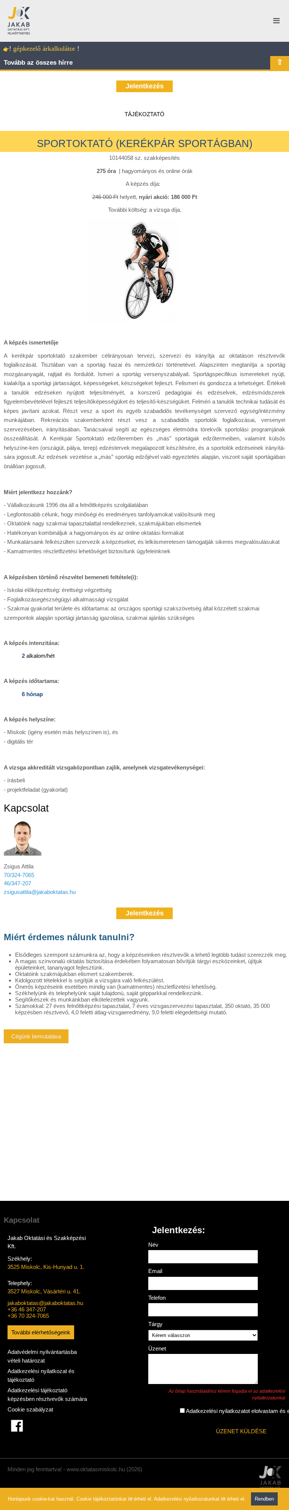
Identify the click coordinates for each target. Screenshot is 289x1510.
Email (155, 1271)
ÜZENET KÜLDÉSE (241, 1431)
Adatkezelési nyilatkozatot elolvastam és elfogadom (197, 1411)
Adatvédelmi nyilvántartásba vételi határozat (42, 1356)
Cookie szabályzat (30, 1409)
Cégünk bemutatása (36, 1036)
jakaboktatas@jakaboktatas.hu (45, 1303)
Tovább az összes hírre (38, 62)
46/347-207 (17, 883)
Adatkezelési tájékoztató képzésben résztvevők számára (47, 1394)
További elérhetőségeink (40, 1332)
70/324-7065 (19, 875)
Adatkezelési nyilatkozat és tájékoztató (41, 1375)
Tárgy (155, 1324)
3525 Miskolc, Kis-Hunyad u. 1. (46, 1267)
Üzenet (157, 1348)
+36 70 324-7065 (28, 1316)
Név (153, 1244)
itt (130, 1499)
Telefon (157, 1298)
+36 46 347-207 (27, 1309)
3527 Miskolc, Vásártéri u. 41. (44, 1291)
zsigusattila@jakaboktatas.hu (40, 892)
